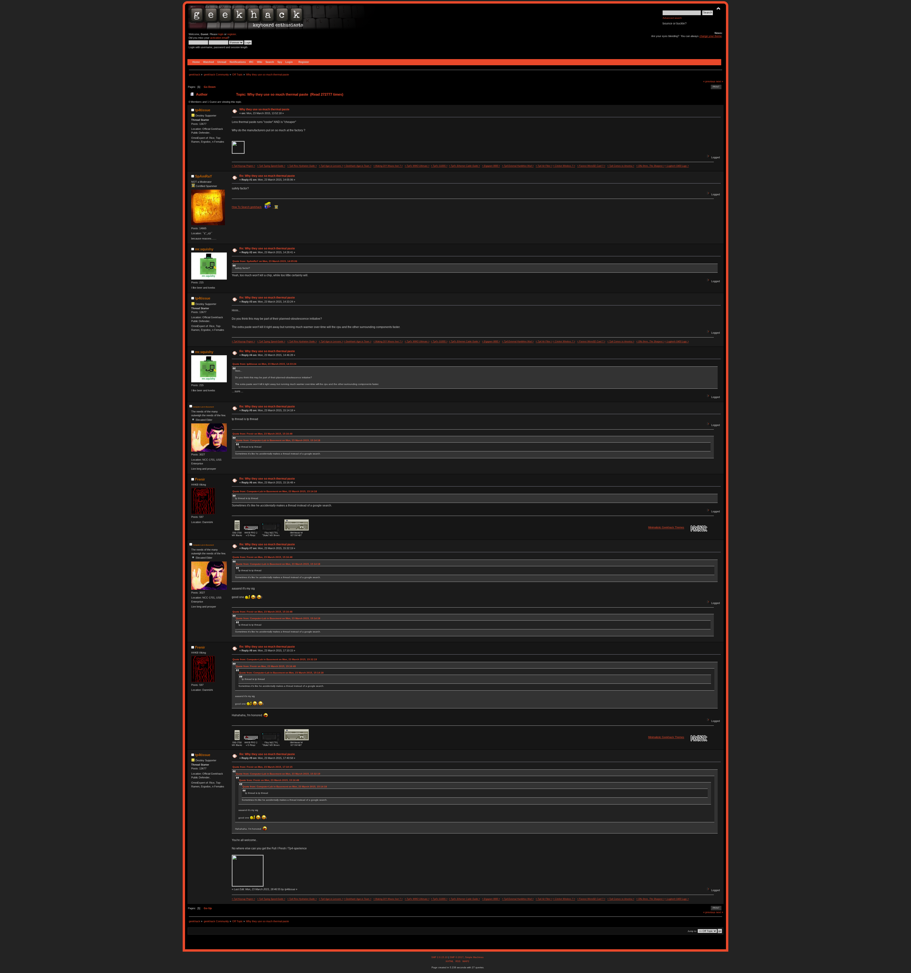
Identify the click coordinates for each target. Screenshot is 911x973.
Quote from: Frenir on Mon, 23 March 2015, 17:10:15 (262, 767)
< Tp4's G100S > (439, 166)
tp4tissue (202, 110)
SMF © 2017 (457, 957)
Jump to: (692, 931)
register (231, 34)
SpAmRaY (203, 176)
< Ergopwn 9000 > (491, 166)
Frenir (200, 479)
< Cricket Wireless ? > (564, 166)
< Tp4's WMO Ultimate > (417, 166)
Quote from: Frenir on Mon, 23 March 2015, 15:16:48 (262, 433)
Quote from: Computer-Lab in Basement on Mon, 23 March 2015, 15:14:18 (278, 440)
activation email (219, 37)
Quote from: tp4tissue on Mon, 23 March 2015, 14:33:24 (264, 364)
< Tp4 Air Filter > (544, 166)
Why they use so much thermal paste (264, 109)
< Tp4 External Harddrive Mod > (518, 166)
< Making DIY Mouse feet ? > (388, 166)
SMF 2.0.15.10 (439, 957)
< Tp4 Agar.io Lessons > (331, 166)
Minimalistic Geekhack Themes (666, 527)
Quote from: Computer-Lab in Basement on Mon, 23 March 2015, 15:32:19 (274, 659)
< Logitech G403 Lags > (677, 166)
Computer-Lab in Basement (203, 407)
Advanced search (672, 18)
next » (719, 81)
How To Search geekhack (247, 207)
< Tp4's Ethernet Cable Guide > (464, 166)
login (220, 34)
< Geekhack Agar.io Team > (357, 166)
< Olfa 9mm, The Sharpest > (650, 166)
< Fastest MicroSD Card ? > (591, 166)
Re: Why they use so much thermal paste (267, 176)
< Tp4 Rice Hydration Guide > (302, 166)
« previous (709, 81)
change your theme (710, 36)
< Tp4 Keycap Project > (243, 166)
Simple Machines (474, 957)
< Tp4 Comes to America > (620, 166)
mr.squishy (204, 249)
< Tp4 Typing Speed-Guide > (271, 166)
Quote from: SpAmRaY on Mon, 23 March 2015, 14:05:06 (264, 261)
